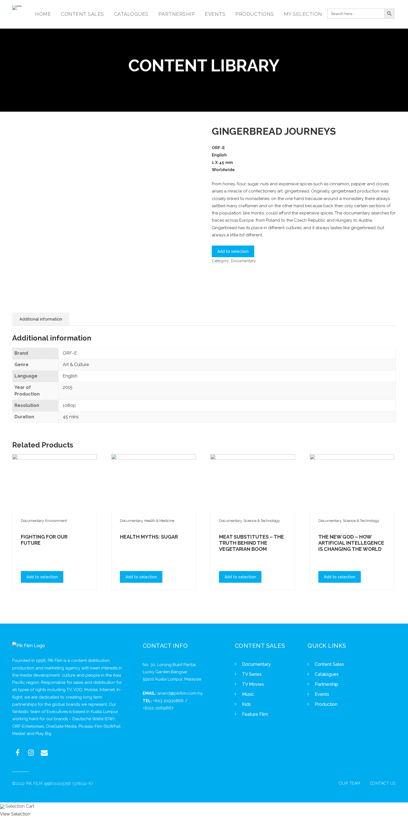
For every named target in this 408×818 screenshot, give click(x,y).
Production (326, 704)
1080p (69, 405)
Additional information (40, 319)
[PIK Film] (17, 8)
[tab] (40, 319)
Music (248, 694)
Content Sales (329, 664)
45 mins (71, 416)
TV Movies (253, 684)
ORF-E (70, 353)
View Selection (15, 814)
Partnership (326, 684)
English (70, 376)
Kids (246, 704)
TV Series (252, 674)
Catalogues (327, 674)
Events (322, 694)
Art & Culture (76, 364)
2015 (67, 387)
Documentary (243, 260)
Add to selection (233, 251)
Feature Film (255, 714)
